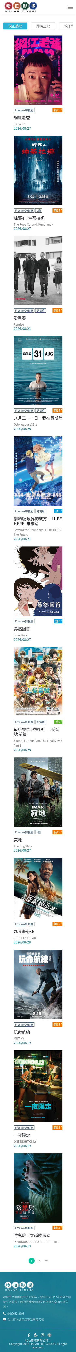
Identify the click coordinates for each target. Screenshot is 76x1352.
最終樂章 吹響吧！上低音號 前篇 (36, 731)
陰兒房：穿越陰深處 (32, 1235)
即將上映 (43, 25)
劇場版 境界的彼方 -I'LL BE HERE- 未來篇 (38, 521)
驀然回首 (22, 629)
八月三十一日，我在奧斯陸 (38, 418)
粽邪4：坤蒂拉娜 (29, 218)
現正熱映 (15, 25)
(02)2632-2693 (15, 1313)
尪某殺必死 (24, 931)
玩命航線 (22, 1032)
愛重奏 (20, 318)
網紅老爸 (22, 117)
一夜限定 (22, 1135)
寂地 (18, 840)
